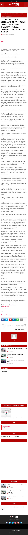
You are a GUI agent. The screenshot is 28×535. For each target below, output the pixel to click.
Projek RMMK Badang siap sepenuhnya (15, 497)
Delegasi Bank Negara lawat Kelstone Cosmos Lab (15, 355)
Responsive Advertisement (6, 314)
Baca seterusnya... (6, 306)
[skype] (13, 523)
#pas (2, 41)
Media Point (17, 532)
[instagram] (16, 1)
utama (22, 507)
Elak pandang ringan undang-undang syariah (15, 361)
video (3, 509)
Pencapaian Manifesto (5, 436)
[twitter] (14, 1)
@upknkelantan (6, 426)
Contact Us (18, 530)
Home (3, 13)
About (13, 530)
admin (3, 34)
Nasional (17, 507)
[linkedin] (21, 523)
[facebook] (12, 1)
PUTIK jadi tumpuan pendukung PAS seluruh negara (17, 349)
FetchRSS (13, 305)
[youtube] (18, 523)
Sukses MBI (16, 436)
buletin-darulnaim (5, 507)
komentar (12, 507)
